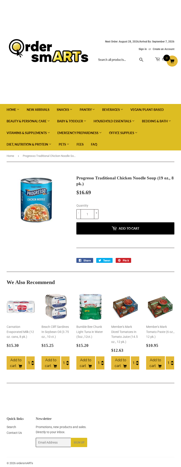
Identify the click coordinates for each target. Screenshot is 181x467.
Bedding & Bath (155, 121)
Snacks (63, 109)
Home (12, 109)
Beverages (111, 109)
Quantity (82, 205)
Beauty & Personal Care (27, 121)
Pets (63, 144)
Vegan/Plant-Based (147, 109)
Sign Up (79, 442)
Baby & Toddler (70, 121)
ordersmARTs (24, 463)
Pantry (86, 109)
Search (11, 427)
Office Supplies (122, 133)
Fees (80, 144)
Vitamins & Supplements (27, 133)
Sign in (143, 49)
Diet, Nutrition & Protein (28, 144)
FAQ (94, 144)
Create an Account (163, 49)
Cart (165, 59)
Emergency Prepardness (78, 133)
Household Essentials (113, 121)
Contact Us (14, 432)
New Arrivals (38, 109)
